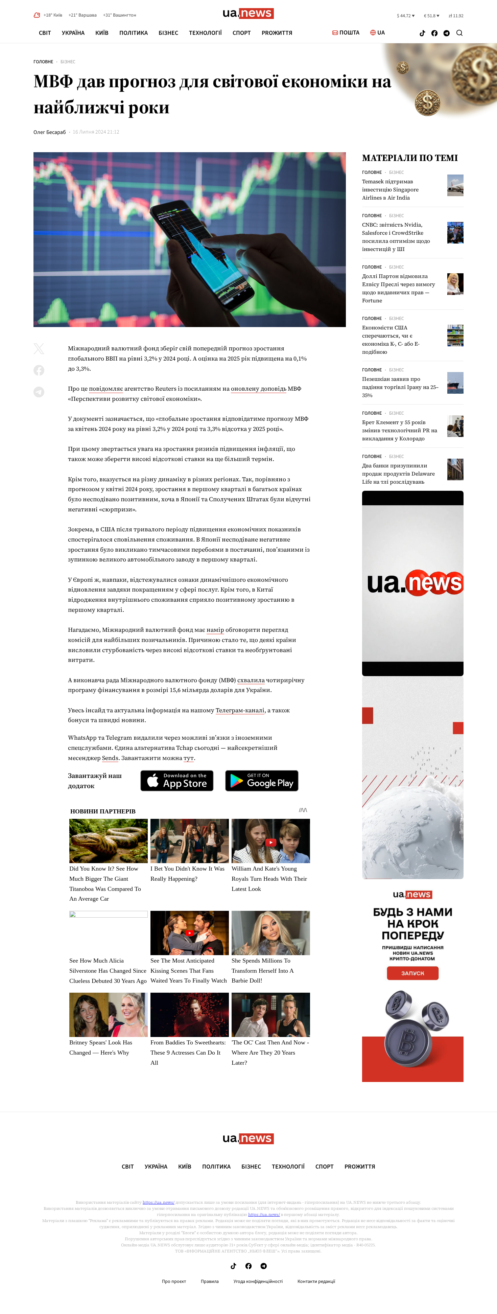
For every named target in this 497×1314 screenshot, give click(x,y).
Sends (110, 758)
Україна (73, 33)
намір (215, 629)
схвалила (251, 680)
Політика (133, 33)
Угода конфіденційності (258, 1281)
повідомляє (106, 388)
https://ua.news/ (158, 1202)
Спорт (242, 33)
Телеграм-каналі (240, 710)
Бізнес (168, 33)
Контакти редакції (316, 1281)
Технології (205, 33)
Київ (102, 33)
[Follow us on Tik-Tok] (422, 34)
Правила (210, 1281)
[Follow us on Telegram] (446, 34)
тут (189, 758)
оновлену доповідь (258, 388)
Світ (45, 33)
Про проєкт (174, 1281)
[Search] (459, 33)
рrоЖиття (277, 33)
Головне (43, 62)
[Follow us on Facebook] (434, 34)
